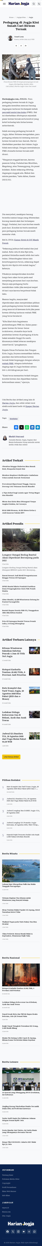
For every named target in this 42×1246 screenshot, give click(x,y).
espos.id (5, 1208)
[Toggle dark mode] (39, 4)
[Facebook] (7, 1231)
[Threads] (29, 1231)
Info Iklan (6, 1195)
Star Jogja (6, 1216)
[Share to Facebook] (16, 427)
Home (11, 17)
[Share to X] (21, 427)
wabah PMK (7, 363)
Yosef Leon (19, 37)
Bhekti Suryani (16, 436)
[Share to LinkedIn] (32, 427)
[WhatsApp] (34, 1231)
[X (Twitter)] (13, 1231)
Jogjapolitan (21, 17)
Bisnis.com (6, 1212)
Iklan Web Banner (9, 1191)
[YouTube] (24, 1231)
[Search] (34, 4)
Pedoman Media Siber (10, 1179)
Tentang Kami (7, 1175)
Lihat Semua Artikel (11, 757)
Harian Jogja (8, 403)
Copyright (6, 1183)
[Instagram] (18, 1231)
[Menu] (4, 3)
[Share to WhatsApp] (27, 427)
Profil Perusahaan (9, 1187)
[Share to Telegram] (38, 427)
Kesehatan (14, 419)
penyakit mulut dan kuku (14, 112)
